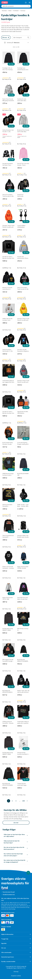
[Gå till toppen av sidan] (28, 873)
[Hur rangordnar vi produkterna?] (4, 42)
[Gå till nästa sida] (27, 800)
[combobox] (16, 6)
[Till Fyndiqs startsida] (4, 2)
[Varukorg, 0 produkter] (26, 2)
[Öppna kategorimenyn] (29, 2)
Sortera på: (10, 42)
